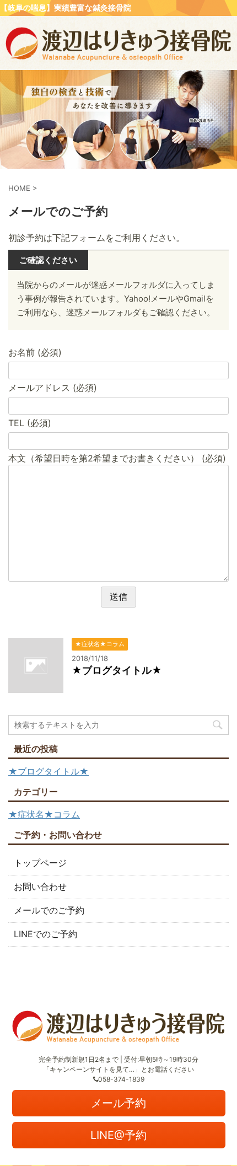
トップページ (40, 862)
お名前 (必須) (35, 352)
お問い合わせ (40, 886)
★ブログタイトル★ (117, 670)
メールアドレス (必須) (52, 387)
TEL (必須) (29, 422)
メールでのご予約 (49, 910)
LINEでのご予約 (45, 933)
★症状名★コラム (44, 814)
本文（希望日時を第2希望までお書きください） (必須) (117, 458)
